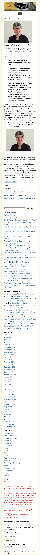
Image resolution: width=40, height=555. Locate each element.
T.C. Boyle (6, 495)
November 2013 (10, 399)
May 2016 (7, 337)
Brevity (13, 507)
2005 (5, 517)
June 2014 (7, 382)
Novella (6, 450)
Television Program (11, 468)
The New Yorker (12, 481)
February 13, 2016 (11, 52)
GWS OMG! (30, 484)
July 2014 (7, 379)
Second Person (23, 486)
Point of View (7, 507)
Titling (10, 495)
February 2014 (9, 392)
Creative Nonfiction (11, 438)
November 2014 (10, 369)
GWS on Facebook (11, 217)
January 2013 (9, 424)
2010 (25, 504)
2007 (33, 497)
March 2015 (8, 359)
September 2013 (10, 404)
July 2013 (7, 409)
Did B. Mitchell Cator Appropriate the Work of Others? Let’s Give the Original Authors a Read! (20, 222)
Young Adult (18, 491)
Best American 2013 (29, 502)
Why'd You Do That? (15, 504)
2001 (18, 495)
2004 (34, 484)
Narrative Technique (27, 488)
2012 (5, 482)
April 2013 (7, 417)
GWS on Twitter (10, 215)
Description (7, 491)
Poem (6, 455)
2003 (14, 488)
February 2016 (9, 345)
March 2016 (8, 342)
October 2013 (9, 402)
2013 (10, 488)
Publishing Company (11, 458)
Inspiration (19, 481)
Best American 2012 (21, 484)
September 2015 (10, 352)
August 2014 (8, 377)
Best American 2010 (9, 484)
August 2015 (8, 354)
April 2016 (7, 340)
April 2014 (7, 387)
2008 (8, 502)
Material (15, 495)
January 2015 (9, 364)
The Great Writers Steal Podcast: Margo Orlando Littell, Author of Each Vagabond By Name (19, 285)
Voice (33, 488)
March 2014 (8, 389)
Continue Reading (10, 182)
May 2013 (7, 414)
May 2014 (7, 384)
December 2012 (10, 427)
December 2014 (10, 367)
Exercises (7, 441)
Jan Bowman (29, 199)
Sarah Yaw (21, 493)
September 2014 (10, 374)
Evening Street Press (13, 199)
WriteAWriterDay (29, 507)
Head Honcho (25, 52)
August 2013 (8, 407)
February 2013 (9, 422)
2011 (31, 514)
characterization (27, 497)
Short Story (8, 460)
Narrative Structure (11, 500)
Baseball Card (9, 433)
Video (6, 473)
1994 (22, 504)
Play (5, 453)
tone (16, 507)
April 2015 (7, 357)
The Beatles (21, 500)
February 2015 (9, 362)
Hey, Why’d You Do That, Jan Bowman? (18, 47)
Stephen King (26, 481)
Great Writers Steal (17, 551)
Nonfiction (8, 446)
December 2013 (10, 397)
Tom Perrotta (21, 507)
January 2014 (9, 394)
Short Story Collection (15, 195)
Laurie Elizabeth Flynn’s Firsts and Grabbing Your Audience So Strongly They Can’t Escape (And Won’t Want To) (20, 264)
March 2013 (8, 419)
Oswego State (7, 497)
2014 (24, 514)
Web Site (7, 475)
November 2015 (10, 350)
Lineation (32, 481)
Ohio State (27, 491)
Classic (16, 486)
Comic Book (8, 436)
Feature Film (8, 443)
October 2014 (9, 372)
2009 (17, 488)
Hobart (28, 514)
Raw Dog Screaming (13, 493)
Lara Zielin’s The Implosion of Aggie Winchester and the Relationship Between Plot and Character (20, 248)
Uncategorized (9, 470)
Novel (6, 448)
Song (6, 465)
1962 (12, 502)
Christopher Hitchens (18, 502)
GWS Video (6, 504)
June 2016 (7, 335)
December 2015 (10, 347)
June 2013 (7, 412)
